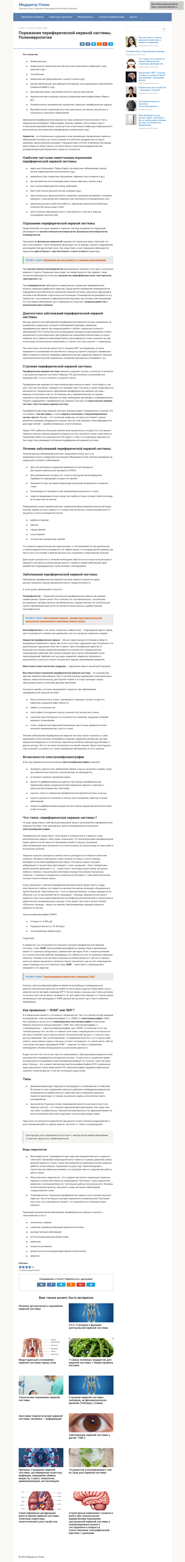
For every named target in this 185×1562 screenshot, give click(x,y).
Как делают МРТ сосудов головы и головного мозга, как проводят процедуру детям (152, 76)
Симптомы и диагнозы (60, 17)
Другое (133, 17)
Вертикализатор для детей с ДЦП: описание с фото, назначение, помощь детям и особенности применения (152, 120)
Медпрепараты (85, 17)
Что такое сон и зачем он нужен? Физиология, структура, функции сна (152, 61)
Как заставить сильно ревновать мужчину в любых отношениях (150, 40)
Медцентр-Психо (34, 4)
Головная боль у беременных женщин (145, 51)
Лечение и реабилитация (111, 17)
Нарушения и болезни (32, 17)
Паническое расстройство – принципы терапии (152, 88)
